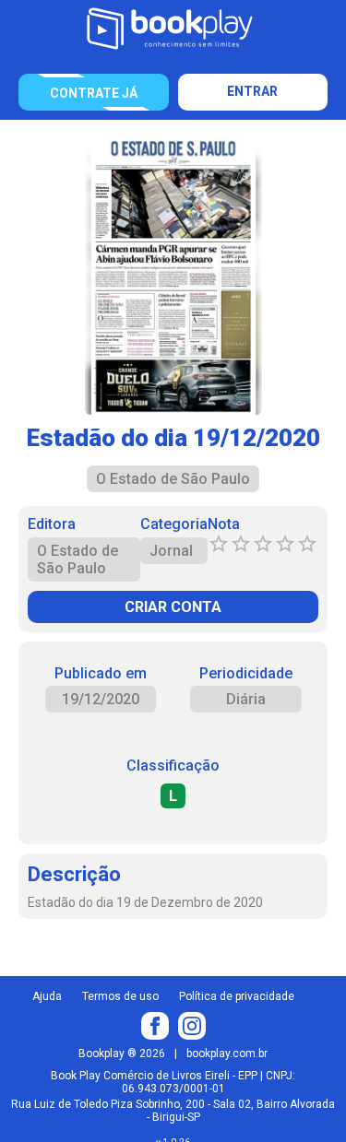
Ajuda (47, 996)
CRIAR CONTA (173, 607)
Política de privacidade (236, 996)
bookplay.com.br (227, 1053)
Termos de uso (120, 996)
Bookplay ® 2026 (121, 1053)
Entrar (252, 91)
